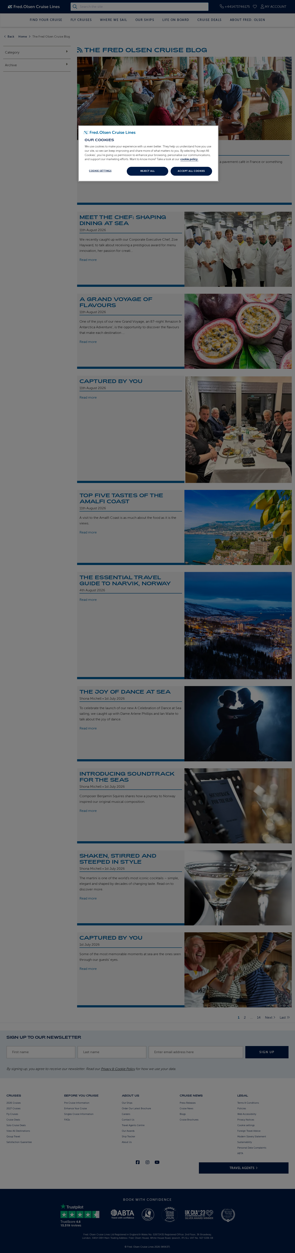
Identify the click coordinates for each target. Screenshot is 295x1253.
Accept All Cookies (191, 171)
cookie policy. (189, 159)
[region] (148, 153)
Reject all (147, 171)
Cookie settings (100, 171)
